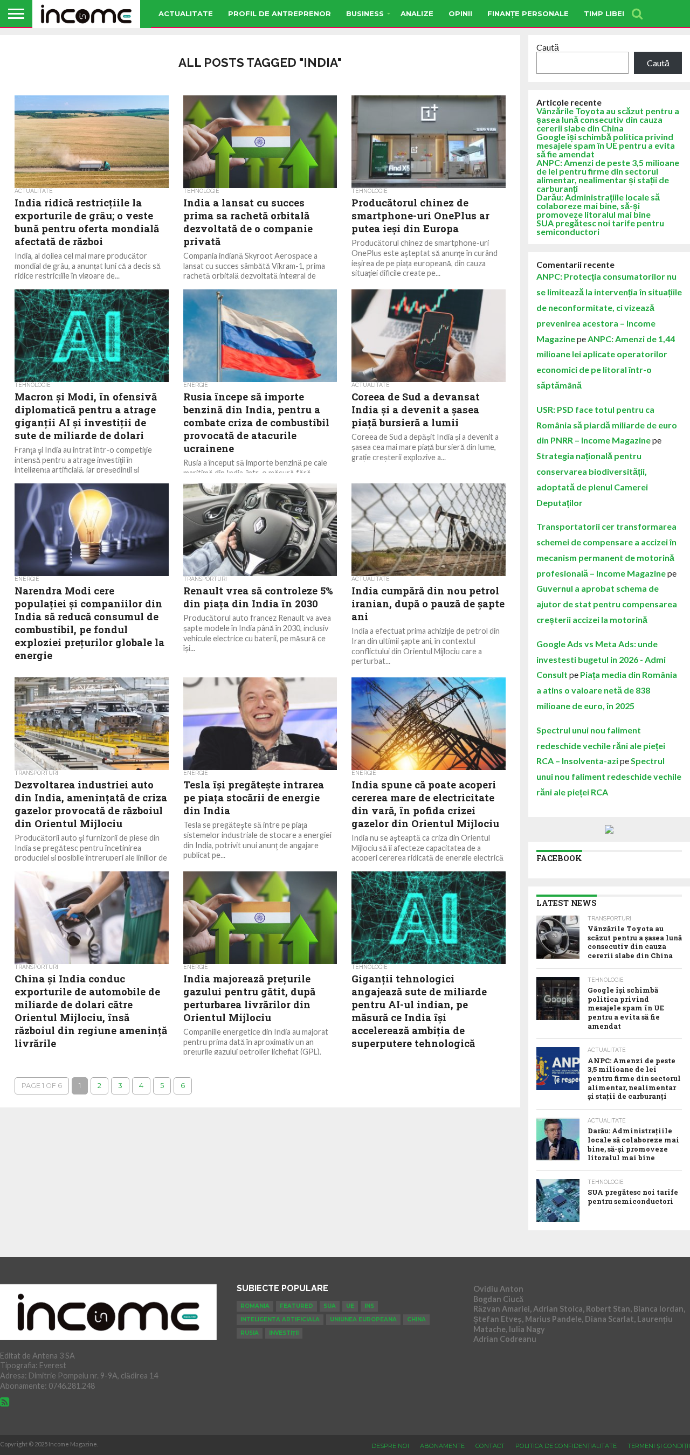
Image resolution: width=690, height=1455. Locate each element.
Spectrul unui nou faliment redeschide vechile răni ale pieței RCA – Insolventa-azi (600, 745)
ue (350, 1306)
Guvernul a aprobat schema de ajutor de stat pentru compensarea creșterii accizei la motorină (606, 604)
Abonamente (442, 1446)
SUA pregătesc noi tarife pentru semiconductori (600, 227)
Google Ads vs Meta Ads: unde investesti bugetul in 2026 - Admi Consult (601, 659)
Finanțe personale (528, 13)
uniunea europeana (363, 1319)
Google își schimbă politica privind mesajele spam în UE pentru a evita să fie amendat (605, 145)
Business (365, 13)
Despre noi (390, 1446)
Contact (490, 1446)
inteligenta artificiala (280, 1319)
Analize (417, 13)
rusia (249, 1332)
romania (255, 1306)
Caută (547, 47)
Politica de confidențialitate (566, 1446)
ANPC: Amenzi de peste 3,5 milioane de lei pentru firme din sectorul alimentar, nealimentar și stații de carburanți (607, 175)
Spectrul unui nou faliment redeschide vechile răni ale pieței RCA (608, 776)
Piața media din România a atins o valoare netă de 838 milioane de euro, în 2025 (606, 690)
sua (329, 1306)
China (416, 1319)
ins (369, 1306)
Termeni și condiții (658, 1446)
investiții (284, 1332)
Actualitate (185, 13)
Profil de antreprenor (279, 13)
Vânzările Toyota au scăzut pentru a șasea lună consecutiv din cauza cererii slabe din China (607, 119)
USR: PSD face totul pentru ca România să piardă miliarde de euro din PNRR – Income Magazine (606, 425)
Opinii (460, 13)
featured (296, 1306)
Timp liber (605, 13)
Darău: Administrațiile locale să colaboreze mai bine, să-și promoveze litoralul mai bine (598, 205)
